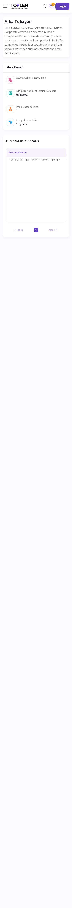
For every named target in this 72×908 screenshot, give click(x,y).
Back (20, 229)
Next (52, 229)
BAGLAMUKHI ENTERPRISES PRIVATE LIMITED (34, 160)
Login (62, 6)
